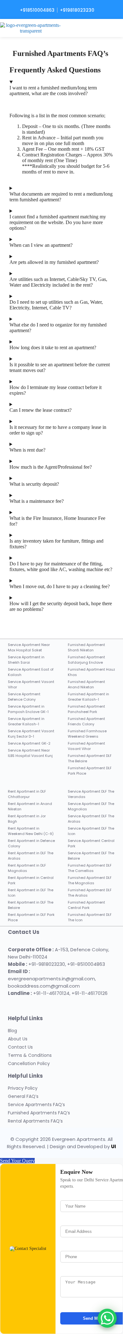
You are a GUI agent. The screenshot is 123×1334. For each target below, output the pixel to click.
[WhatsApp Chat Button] (107, 1318)
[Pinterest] (56, 1003)
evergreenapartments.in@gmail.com (51, 978)
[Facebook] (14, 1003)
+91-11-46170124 (51, 993)
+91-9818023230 (46, 964)
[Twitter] (28, 1003)
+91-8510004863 (86, 964)
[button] (115, 28)
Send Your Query (17, 1160)
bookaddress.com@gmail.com (44, 986)
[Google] (42, 1003)
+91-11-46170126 (90, 993)
